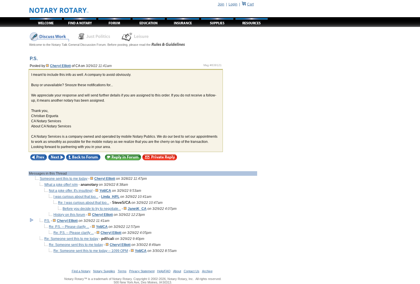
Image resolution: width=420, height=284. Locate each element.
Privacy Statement (142, 271)
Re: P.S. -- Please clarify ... (69, 227)
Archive (207, 271)
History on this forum (69, 215)
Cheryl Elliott (60, 66)
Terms (122, 271)
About (177, 271)
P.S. (47, 221)
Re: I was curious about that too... (83, 203)
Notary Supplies (104, 271)
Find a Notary (81, 271)
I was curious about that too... (75, 197)
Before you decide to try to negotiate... (92, 209)
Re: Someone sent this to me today (71, 239)
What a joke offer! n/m (61, 185)
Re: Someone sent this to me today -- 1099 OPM (90, 251)
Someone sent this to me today (63, 179)
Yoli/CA (105, 191)
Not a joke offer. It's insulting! (71, 191)
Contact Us (191, 271)
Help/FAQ (164, 271)
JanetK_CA (137, 209)
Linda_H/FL (110, 197)
